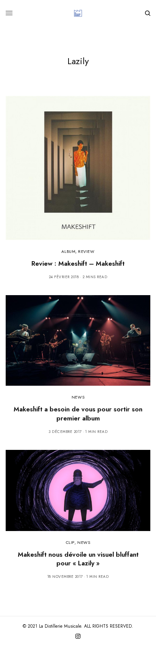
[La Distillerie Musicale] (78, 13)
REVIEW (86, 251)
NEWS (78, 397)
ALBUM (68, 251)
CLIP (70, 542)
